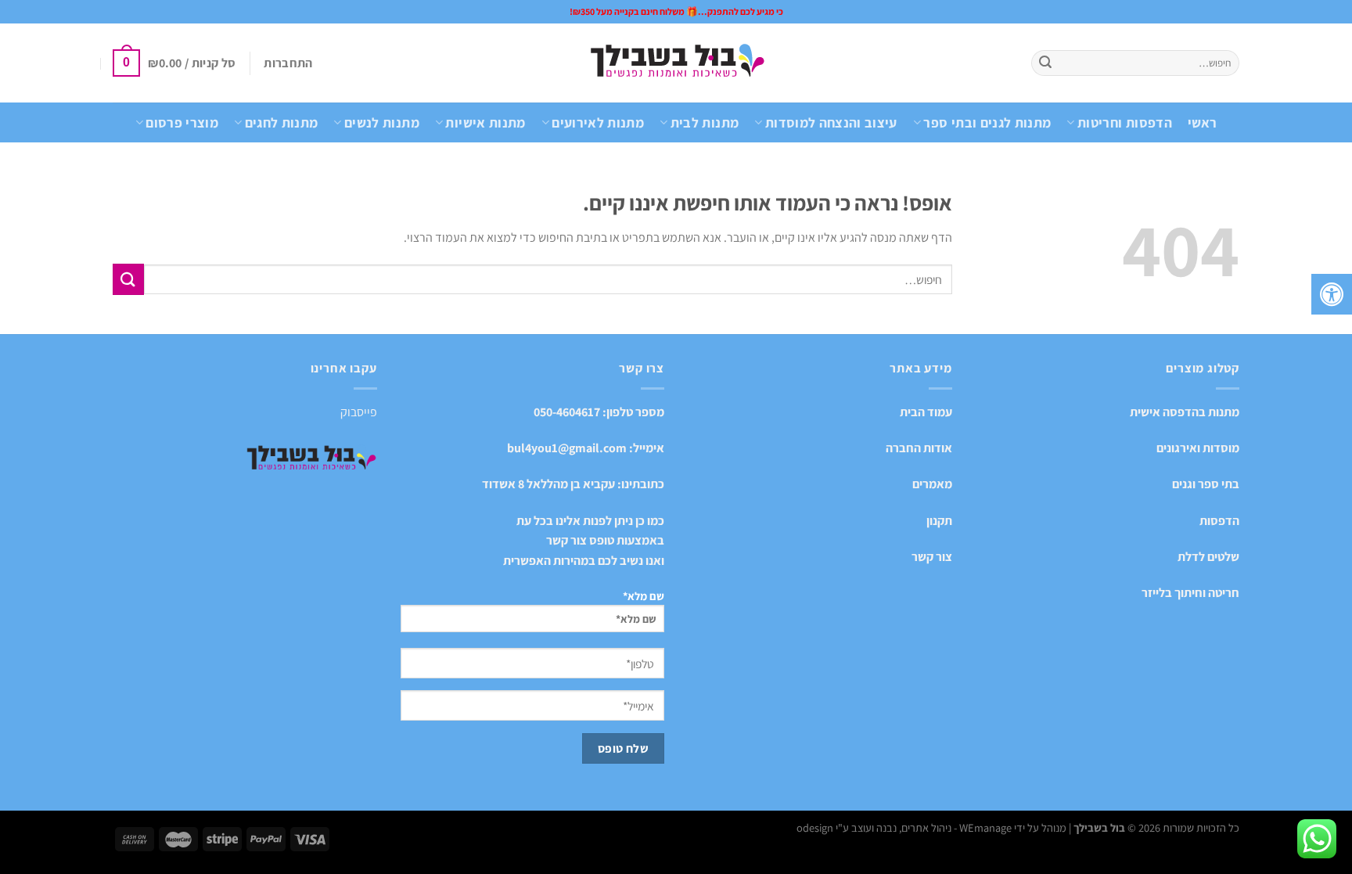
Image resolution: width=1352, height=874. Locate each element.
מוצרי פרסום (182, 122)
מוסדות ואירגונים (1197, 448)
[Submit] (1045, 63)
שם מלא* (643, 595)
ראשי (1202, 122)
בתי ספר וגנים (1205, 484)
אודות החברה (919, 448)
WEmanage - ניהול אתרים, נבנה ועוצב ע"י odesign (904, 827)
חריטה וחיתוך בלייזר (1190, 592)
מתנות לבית (705, 122)
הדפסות (1219, 521)
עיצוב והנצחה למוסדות (831, 122)
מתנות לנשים (381, 122)
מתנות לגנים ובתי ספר (987, 122)
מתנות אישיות (485, 122)
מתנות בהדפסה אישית (1184, 412)
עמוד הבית (926, 412)
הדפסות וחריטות (1124, 122)
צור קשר (932, 556)
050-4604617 (567, 412)
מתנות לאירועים (598, 122)
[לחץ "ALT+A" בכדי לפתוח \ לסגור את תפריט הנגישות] (1331, 294)
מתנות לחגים (281, 122)
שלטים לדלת (1208, 556)
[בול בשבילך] (676, 63)
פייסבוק (358, 412)
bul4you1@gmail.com (567, 448)
